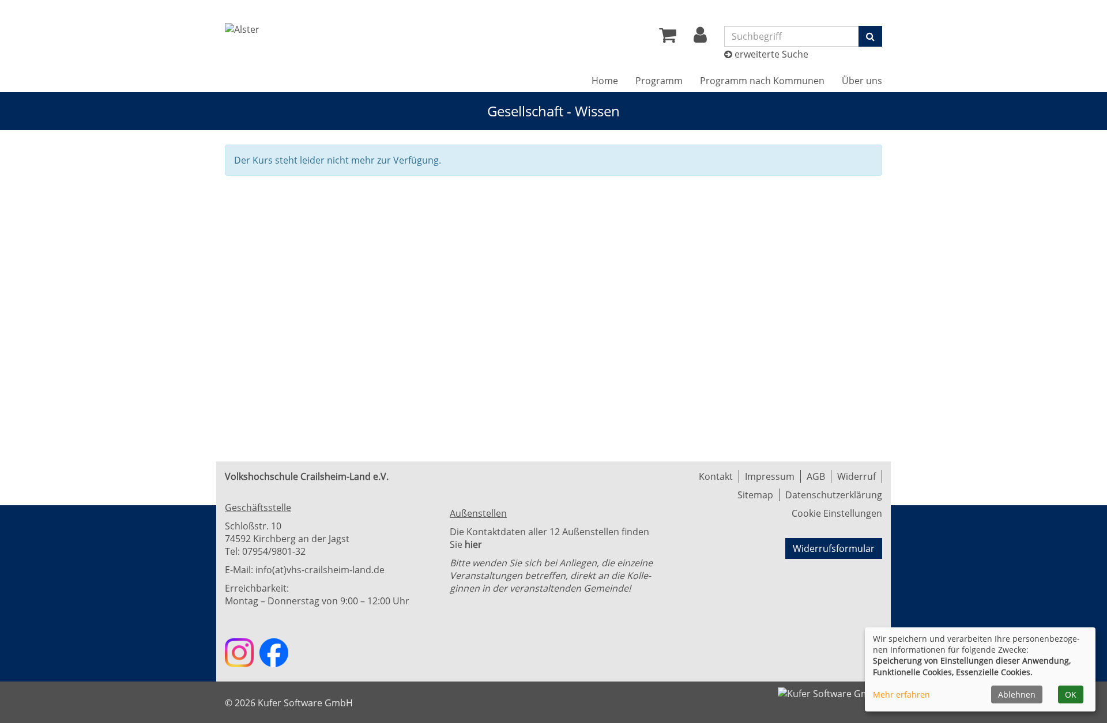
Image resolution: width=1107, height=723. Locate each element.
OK (1070, 694)
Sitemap (755, 495)
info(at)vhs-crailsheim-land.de (320, 569)
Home (605, 80)
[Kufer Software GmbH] (830, 690)
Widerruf (856, 476)
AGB (816, 476)
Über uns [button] (862, 80)
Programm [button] (659, 80)
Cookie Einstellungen (837, 513)
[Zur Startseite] (242, 29)
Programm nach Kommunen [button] (762, 80)
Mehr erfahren (901, 694)
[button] (700, 38)
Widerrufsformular (834, 548)
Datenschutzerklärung (833, 495)
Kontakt (716, 476)
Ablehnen (1017, 694)
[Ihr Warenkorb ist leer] (667, 38)
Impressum (770, 476)
